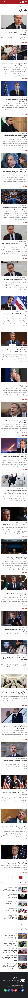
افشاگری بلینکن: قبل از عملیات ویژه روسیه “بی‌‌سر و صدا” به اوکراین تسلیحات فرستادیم (14, 172)
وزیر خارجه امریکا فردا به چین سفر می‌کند (17, 863)
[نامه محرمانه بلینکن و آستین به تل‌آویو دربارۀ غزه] (14, 514)
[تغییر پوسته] (4, 2)
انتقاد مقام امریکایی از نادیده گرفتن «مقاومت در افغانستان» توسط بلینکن (15, 208)
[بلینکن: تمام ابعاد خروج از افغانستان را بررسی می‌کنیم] (14, 749)
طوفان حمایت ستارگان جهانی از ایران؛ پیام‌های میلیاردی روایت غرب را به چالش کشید (9, 966)
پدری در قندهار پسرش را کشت (10, 903)
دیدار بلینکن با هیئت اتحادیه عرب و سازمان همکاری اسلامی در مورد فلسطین (14, 693)
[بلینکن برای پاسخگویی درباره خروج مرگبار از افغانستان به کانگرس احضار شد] (14, 546)
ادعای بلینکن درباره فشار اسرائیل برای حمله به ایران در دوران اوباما (14, 33)
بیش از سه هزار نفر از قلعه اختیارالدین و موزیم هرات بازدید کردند (10, 937)
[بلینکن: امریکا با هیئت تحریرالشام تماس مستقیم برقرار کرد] (14, 303)
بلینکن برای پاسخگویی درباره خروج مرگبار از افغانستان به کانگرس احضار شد (16, 558)
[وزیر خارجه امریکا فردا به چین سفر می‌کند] (14, 852)
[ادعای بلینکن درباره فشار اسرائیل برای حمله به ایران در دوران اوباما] (14, 22)
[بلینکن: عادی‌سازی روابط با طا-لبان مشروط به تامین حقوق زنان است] (14, 782)
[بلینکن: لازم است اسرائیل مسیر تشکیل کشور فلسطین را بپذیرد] (14, 88)
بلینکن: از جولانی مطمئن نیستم (19, 386)
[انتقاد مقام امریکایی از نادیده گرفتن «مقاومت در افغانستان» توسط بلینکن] (14, 196)
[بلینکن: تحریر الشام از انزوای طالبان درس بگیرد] (14, 268)
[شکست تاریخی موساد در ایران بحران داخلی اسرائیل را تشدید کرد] (22, 889)
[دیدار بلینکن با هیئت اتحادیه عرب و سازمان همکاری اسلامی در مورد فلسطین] (14, 681)
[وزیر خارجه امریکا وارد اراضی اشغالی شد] (14, 479)
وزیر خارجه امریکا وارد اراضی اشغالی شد (17, 490)
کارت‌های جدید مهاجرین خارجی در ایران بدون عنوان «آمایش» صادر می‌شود (9, 959)
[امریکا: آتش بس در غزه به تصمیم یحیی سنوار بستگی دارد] (14, 618)
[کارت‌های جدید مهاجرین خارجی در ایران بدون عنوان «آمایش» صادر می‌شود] (22, 958)
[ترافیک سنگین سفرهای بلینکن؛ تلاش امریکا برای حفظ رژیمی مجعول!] (14, 715)
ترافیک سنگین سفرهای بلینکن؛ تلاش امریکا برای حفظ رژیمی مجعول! (15, 727)
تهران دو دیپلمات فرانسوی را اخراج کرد (9, 910)
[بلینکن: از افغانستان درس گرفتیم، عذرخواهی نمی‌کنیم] (14, 124)
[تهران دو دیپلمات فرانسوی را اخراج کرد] (22, 910)
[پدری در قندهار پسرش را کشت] (22, 903)
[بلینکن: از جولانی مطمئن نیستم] (14, 375)
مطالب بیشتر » (23, 924)
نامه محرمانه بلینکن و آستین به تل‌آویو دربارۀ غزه (15, 525)
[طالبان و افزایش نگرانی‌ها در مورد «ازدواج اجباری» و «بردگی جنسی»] (22, 951)
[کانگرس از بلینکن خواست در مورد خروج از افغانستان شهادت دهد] (14, 582)
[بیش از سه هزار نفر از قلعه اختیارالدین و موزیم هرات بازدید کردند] (22, 936)
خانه (25, 6)
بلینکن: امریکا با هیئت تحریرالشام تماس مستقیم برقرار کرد (15, 314)
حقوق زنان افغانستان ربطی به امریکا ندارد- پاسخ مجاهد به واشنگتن (15, 658)
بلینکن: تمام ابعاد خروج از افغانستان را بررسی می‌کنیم (15, 761)
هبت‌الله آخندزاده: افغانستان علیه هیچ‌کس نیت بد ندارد (10, 896)
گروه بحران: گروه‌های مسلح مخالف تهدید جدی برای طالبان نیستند (9, 917)
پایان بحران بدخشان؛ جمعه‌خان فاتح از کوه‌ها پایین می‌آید (10, 944)
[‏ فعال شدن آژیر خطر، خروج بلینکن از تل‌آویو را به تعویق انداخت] (14, 445)
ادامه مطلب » (24, 42)
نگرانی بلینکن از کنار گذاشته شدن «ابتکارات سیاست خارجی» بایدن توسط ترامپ (14, 64)
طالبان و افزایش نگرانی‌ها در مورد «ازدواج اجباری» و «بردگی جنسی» (10, 951)
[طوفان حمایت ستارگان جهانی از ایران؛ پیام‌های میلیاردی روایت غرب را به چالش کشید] (22, 966)
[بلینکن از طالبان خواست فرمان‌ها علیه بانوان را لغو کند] (14, 232)
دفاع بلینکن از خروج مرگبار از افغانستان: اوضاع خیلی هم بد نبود (15, 421)
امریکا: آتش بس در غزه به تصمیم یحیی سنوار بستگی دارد (15, 630)
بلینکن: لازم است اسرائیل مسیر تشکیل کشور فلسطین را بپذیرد (16, 100)
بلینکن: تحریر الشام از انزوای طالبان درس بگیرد (15, 279)
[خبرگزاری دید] (22, 2)
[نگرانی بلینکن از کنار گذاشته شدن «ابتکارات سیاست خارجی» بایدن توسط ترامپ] (14, 52)
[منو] (2, 2)
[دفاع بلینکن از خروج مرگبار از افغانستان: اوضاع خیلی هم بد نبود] (14, 409)
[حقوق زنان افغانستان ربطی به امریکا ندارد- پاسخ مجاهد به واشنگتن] (14, 647)
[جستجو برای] (26, 2)
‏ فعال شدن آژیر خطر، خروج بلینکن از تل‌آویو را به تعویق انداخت (15, 457)
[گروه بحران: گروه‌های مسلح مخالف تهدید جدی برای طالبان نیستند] (22, 917)
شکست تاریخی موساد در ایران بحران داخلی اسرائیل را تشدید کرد (9, 889)
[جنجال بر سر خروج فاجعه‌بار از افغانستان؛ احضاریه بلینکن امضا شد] (14, 816)
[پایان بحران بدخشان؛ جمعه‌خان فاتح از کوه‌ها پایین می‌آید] (22, 944)
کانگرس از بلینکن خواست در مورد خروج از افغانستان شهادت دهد (16, 594)
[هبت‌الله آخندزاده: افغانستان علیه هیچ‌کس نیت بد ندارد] (22, 896)
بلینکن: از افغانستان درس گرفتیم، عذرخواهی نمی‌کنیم (15, 136)
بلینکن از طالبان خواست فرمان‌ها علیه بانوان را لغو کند (14, 244)
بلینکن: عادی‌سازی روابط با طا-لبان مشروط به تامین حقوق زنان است (14, 793)
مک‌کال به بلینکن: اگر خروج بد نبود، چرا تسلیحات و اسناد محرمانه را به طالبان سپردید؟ (14, 351)
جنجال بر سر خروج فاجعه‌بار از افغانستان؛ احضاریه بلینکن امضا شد (14, 828)
